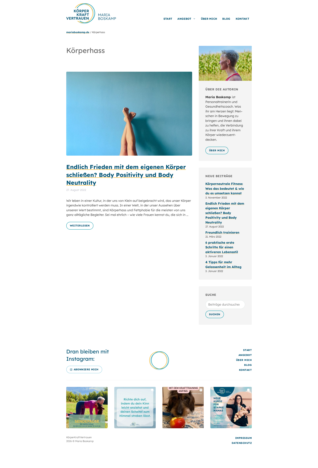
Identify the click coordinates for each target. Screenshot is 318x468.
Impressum (243, 438)
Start (167, 18)
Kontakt (242, 18)
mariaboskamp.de (77, 32)
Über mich (209, 18)
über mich (217, 150)
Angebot (184, 18)
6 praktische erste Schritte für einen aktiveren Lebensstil (221, 247)
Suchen (214, 314)
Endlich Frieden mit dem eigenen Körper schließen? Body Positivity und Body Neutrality (126, 174)
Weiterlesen (80, 225)
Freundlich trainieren (222, 232)
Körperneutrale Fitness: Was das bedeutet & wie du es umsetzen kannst (224, 188)
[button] (87, 407)
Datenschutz (242, 442)
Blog (226, 18)
